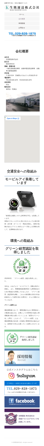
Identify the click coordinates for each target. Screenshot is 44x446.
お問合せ (22, 28)
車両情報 (22, 23)
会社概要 (22, 19)
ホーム (21, 14)
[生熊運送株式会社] (22, 6)
